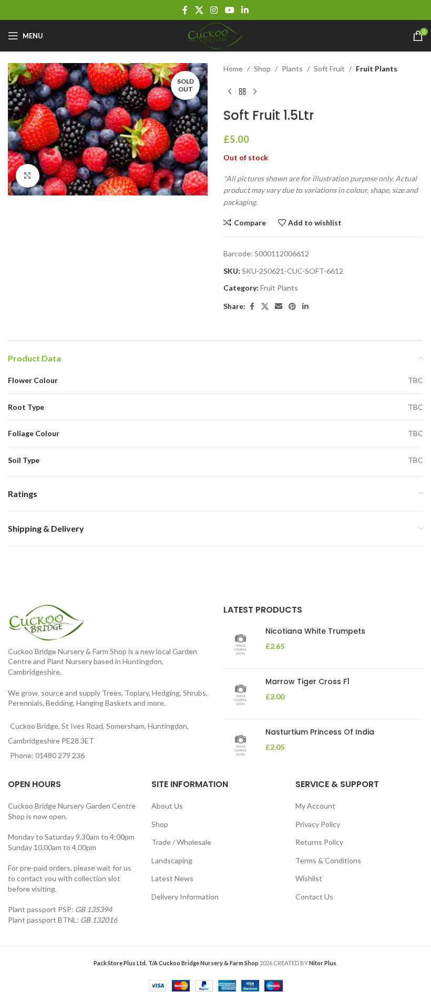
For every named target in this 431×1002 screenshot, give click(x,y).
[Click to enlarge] (27, 176)
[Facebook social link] (185, 10)
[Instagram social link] (214, 10)
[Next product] (255, 91)
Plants (292, 68)
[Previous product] (229, 91)
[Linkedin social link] (245, 10)
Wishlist (308, 878)
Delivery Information (185, 896)
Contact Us (314, 896)
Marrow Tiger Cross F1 (307, 682)
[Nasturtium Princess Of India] (240, 744)
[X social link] (199, 10)
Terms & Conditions (328, 860)
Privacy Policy (317, 824)
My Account (315, 805)
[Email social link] (278, 306)
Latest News (172, 878)
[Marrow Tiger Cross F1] (240, 694)
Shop (262, 68)
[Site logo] (215, 34)
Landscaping (171, 860)
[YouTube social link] (229, 10)
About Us (167, 805)
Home (233, 68)
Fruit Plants (376, 68)
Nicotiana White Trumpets (315, 631)
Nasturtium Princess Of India (319, 732)
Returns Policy (319, 842)
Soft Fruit (329, 68)
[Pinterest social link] (292, 306)
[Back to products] (242, 91)
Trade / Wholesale (181, 842)
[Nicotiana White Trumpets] (240, 643)
